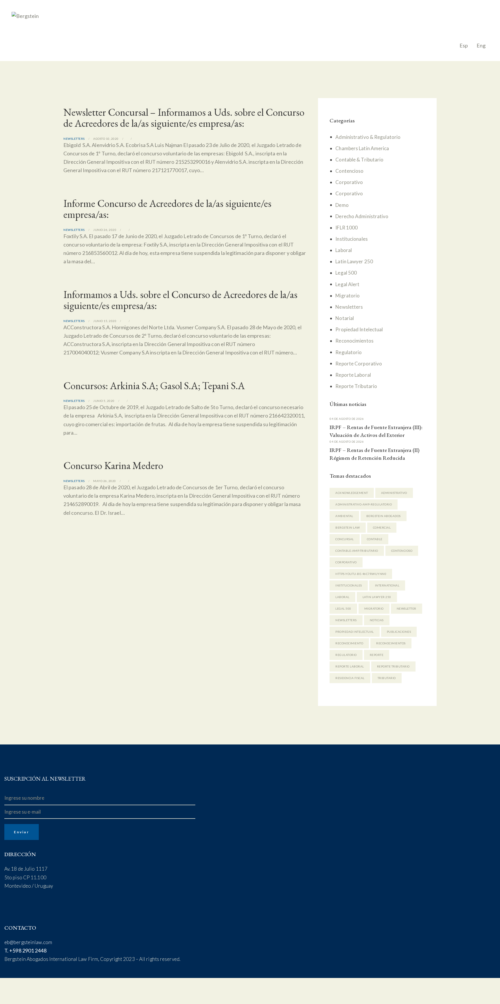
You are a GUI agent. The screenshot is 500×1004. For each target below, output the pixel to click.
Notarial (344, 318)
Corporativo (349, 182)
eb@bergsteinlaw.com (28, 942)
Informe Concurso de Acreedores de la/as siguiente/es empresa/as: (167, 209)
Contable (375, 539)
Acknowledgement (351, 492)
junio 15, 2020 (104, 321)
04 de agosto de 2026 (347, 418)
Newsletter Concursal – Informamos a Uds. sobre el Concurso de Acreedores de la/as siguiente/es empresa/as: (183, 118)
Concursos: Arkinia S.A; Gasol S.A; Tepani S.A (154, 385)
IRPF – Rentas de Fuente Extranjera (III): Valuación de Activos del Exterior (376, 431)
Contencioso (349, 171)
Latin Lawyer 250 (354, 261)
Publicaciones (399, 631)
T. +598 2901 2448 (25, 950)
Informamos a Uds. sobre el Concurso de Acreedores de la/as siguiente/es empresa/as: (180, 300)
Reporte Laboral (353, 375)
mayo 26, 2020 (104, 481)
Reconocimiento (349, 643)
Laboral (343, 250)
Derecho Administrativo (361, 216)
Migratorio (347, 296)
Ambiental (344, 516)
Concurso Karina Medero (113, 465)
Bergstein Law (347, 527)
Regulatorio (348, 352)
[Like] (131, 139)
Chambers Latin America (362, 148)
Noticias (377, 620)
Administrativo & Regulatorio (367, 137)
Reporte (377, 655)
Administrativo (394, 492)
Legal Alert (347, 284)
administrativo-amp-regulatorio (363, 504)
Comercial (382, 527)
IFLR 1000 (346, 228)
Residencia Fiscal (350, 678)
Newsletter (406, 608)
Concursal (344, 539)
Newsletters (74, 138)
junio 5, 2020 (104, 400)
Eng (481, 45)
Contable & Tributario (359, 160)
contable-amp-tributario (356, 550)
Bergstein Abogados (383, 516)
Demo (341, 205)
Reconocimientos (354, 341)
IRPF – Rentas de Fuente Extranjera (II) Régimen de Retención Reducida (375, 454)
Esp (463, 45)
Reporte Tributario (356, 386)
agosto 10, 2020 (106, 138)
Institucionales (351, 239)
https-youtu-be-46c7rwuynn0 (360, 573)
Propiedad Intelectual (359, 329)
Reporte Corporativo (358, 364)
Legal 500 (346, 273)
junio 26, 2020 (104, 229)
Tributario (387, 678)
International (387, 585)
